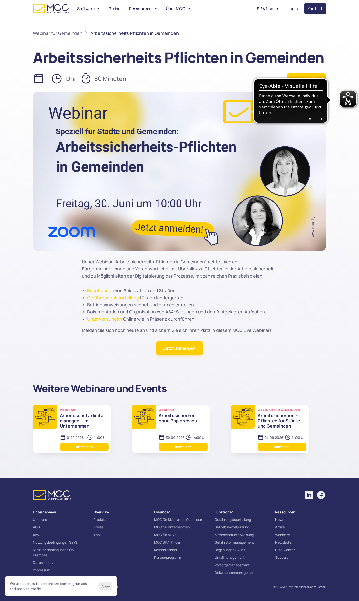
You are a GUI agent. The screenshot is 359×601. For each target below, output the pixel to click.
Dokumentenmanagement (235, 572)
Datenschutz (43, 562)
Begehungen (100, 290)
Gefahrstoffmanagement (234, 542)
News (279, 519)
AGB (36, 527)
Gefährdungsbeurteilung (113, 297)
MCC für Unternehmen (172, 527)
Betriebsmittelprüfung (232, 527)
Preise (98, 527)
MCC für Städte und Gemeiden (178, 519)
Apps (97, 534)
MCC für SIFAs (165, 534)
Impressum (41, 570)
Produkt (100, 519)
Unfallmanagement (230, 557)
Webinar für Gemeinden (57, 33)
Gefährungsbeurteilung (233, 519)
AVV (36, 534)
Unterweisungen (104, 319)
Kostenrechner (165, 549)
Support (281, 557)
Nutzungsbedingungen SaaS (55, 542)
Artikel (280, 527)
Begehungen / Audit (230, 549)
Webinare (282, 534)
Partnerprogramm (168, 557)
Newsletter (284, 542)
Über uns (40, 519)
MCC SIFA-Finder (167, 542)
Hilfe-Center (285, 549)
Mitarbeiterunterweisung (234, 534)
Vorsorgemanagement (232, 565)
